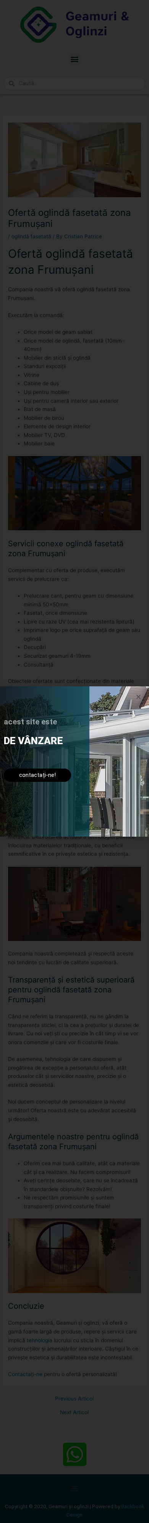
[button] (138, 697)
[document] (74, 761)
